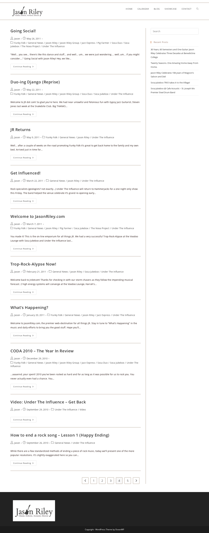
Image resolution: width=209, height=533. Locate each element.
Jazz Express (88, 42)
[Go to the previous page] (85, 480)
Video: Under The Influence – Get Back (48, 402)
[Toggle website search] (197, 9)
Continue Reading (24, 66)
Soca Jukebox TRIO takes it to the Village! (170, 82)
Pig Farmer (103, 42)
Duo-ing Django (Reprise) (35, 82)
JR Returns (20, 129)
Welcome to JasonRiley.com (37, 216)
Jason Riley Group (69, 42)
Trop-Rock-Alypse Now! (33, 264)
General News (35, 42)
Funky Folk (19, 42)
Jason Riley (51, 42)
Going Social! (23, 30)
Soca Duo (117, 42)
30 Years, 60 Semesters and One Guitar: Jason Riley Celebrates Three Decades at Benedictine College (173, 53)
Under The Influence (53, 46)
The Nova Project (30, 46)
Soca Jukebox (101, 93)
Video (83, 409)
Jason (17, 38)
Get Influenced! (25, 173)
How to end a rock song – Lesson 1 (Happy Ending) (59, 435)
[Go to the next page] (136, 480)
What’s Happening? (29, 307)
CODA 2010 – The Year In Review (42, 350)
